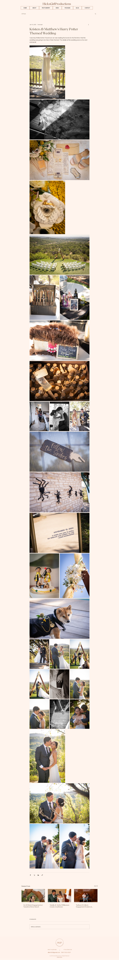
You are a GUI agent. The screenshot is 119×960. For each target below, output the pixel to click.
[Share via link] (42, 875)
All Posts (23, 13)
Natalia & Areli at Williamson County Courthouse (59, 906)
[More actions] (88, 24)
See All (96, 886)
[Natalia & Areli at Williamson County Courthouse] (59, 895)
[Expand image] (47, 72)
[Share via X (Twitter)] (34, 875)
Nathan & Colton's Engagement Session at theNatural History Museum (85, 906)
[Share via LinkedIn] (38, 875)
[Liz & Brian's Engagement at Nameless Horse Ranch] (33, 895)
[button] (95, 13)
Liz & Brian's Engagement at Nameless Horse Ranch (32, 906)
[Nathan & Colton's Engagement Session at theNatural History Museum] (85, 895)
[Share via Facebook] (30, 875)
